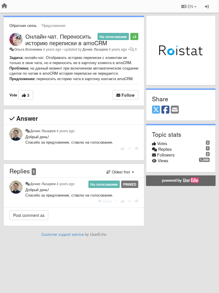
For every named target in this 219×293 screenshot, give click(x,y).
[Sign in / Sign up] (207, 6)
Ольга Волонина (28, 49)
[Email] (175, 110)
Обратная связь (23, 25)
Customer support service (62, 234)
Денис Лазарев (95, 49)
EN (190, 6)
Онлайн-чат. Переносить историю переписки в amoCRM (66, 39)
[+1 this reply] (122, 148)
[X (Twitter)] (156, 110)
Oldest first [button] (121, 172)
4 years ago (65, 130)
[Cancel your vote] (129, 148)
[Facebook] (165, 110)
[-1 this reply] (136, 148)
